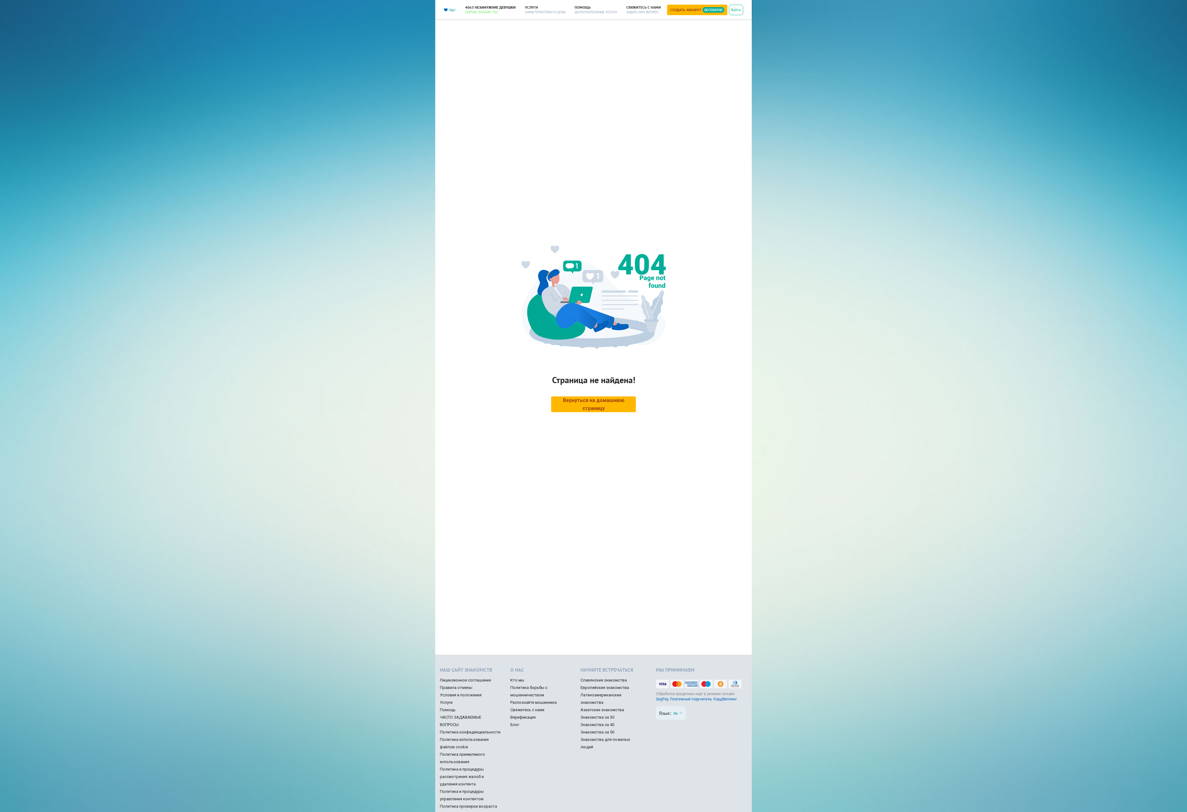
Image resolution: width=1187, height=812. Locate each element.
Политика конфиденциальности (470, 732)
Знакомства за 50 (597, 732)
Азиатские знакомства (602, 709)
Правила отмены (456, 687)
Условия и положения (461, 695)
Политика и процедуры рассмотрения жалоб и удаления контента (462, 776)
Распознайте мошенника (533, 702)
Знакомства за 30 (597, 717)
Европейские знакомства (605, 687)
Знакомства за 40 (597, 724)
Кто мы (517, 680)
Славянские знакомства (604, 680)
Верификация (523, 717)
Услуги (446, 702)
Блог (514, 724)
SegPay (662, 699)
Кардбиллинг (725, 699)
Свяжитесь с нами (527, 709)
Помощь (448, 709)
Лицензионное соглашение (465, 680)
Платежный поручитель (691, 699)
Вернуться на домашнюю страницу (593, 404)
